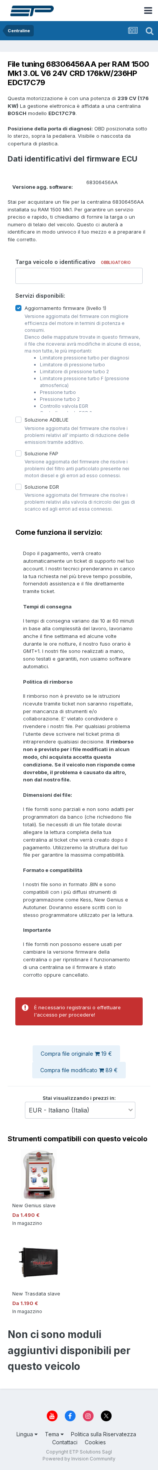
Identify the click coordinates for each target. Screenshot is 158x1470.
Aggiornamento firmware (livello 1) (65, 308)
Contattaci (64, 1442)
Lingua (25, 1434)
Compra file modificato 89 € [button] (79, 1070)
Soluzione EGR (42, 486)
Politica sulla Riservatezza (103, 1434)
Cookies (95, 1442)
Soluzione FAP (41, 453)
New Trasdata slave (36, 1293)
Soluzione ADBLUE (46, 420)
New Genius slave (34, 1205)
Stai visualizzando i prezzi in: (79, 1097)
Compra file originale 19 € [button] (76, 1053)
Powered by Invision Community (79, 1459)
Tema (53, 1434)
